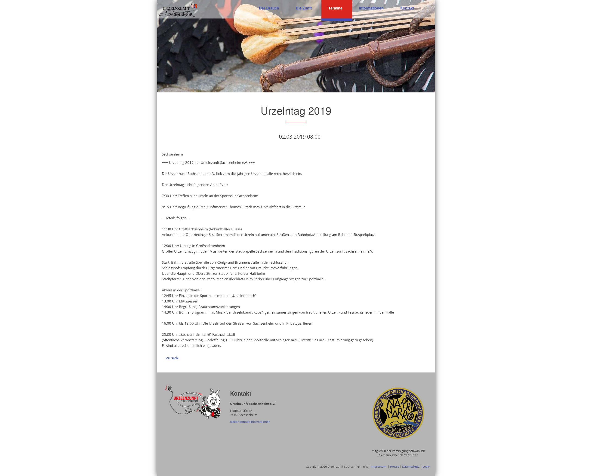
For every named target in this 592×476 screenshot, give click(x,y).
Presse (394, 466)
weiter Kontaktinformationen (250, 422)
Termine (335, 8)
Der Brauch (269, 8)
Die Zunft (304, 8)
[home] (178, 9)
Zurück (172, 358)
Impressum (378, 466)
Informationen (371, 8)
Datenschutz (410, 466)
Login (426, 466)
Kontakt (407, 8)
